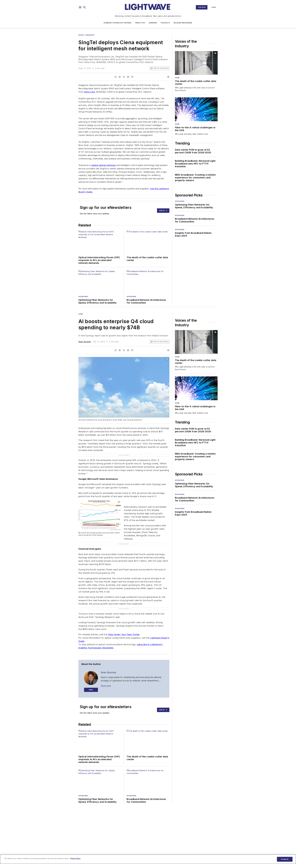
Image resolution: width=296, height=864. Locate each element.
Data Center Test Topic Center (124, 620)
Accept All (284, 859)
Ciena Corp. (89, 92)
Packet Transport (86, 35)
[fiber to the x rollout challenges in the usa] (196, 109)
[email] (132, 77)
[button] (80, 7)
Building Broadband (183, 23)
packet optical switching (104, 165)
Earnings (153, 23)
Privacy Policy (75, 858)
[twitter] (124, 77)
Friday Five (140, 23)
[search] (84, 7)
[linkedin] (120, 77)
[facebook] (115, 77)
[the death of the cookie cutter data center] (196, 63)
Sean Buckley (84, 342)
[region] (148, 859)
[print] (168, 77)
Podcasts (165, 23)
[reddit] (128, 77)
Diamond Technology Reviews (117, 23)
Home (177, 78)
